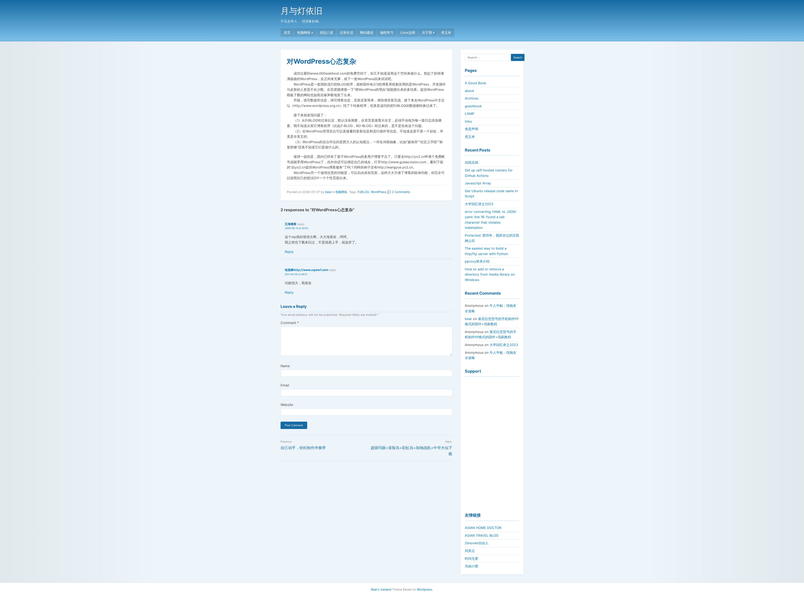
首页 (287, 32)
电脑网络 (304, 32)
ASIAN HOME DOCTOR (483, 528)
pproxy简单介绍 (477, 261)
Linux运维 (407, 32)
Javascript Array (478, 183)
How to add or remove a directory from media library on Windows (490, 274)
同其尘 (470, 551)
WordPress (378, 192)
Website (287, 405)
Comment (290, 323)
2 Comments (401, 192)
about (469, 91)
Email (285, 385)
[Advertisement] (492, 443)
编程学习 (386, 32)
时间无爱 (471, 558)
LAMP (469, 113)
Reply (289, 252)
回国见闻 (471, 162)
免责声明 (471, 129)
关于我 (427, 32)
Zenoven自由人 (476, 543)
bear (328, 192)
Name (285, 366)
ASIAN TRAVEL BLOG (482, 535)
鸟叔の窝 (471, 566)
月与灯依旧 (301, 11)
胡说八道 (326, 32)
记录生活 (346, 32)
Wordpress (424, 589)
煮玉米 (446, 32)
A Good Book (475, 83)
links (468, 121)
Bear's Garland (381, 589)
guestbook (473, 106)
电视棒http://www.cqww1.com (306, 270)
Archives (471, 98)
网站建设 (366, 32)
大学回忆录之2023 (479, 204)
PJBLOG (363, 192)
